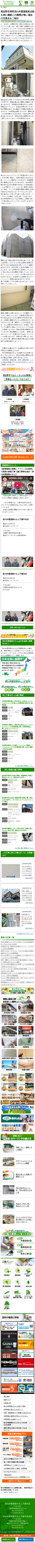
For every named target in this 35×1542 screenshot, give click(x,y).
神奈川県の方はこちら (26, 1539)
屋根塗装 (13, 360)
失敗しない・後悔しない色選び (24, 1148)
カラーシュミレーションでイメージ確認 (24, 1162)
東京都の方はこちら (8, 1539)
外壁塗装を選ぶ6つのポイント (13, 1409)
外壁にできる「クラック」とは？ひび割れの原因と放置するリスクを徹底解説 (17, 952)
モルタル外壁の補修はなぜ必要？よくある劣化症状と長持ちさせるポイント (17, 965)
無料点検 (4, 100)
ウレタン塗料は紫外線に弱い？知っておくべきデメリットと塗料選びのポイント (17, 979)
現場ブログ (7, 1400)
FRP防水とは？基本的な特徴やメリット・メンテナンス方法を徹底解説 (17, 947)
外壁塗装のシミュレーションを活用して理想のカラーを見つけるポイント (17, 983)
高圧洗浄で (15, 265)
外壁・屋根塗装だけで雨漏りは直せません (17, 1413)
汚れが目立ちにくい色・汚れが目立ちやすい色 (24, 1190)
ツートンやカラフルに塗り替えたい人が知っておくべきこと (24, 1219)
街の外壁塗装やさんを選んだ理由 (15, 1406)
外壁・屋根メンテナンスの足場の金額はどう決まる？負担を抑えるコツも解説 (27, 895)
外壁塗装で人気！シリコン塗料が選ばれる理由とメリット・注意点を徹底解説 (17, 974)
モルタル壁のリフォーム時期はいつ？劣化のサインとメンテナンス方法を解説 (27, 871)
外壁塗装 (21, 22)
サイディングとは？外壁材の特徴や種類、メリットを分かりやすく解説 (17, 970)
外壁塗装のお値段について (12, 1419)
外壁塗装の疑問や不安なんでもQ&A (16, 1416)
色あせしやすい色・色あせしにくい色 (23, 1205)
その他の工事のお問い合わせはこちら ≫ (17, 457)
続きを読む (29, 878)
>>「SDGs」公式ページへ (9, 1492)
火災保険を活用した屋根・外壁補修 (15, 1468)
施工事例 (7, 1396)
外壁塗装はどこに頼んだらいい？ (15, 1465)
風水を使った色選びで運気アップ (24, 1176)
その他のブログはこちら (25, 934)
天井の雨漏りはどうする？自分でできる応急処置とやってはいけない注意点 (17, 943)
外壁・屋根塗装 (23, 360)
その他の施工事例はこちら (24, 766)
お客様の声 (7, 1403)
